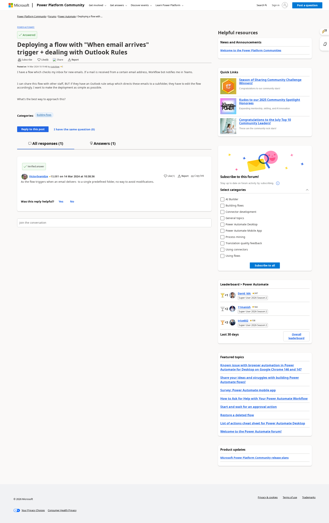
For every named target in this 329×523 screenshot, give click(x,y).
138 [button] (253, 320)
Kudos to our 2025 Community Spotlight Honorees (269, 101)
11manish (244, 307)
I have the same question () (74, 129)
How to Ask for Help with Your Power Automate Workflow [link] (264, 398)
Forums (52, 16)
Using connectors (237, 249)
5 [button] (62, 66)
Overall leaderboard (296, 336)
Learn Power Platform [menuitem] (168, 5)
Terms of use (290, 497)
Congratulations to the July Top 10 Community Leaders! (265, 121)
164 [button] (256, 307)
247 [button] (256, 293)
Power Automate (67, 16)
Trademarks (308, 497)
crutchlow (54, 66)
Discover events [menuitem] (140, 5)
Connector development (241, 212)
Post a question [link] (307, 5)
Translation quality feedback (244, 243)
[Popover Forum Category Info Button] (277, 183)
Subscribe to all (265, 265)
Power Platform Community (60, 5)
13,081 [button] (55, 176)
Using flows (233, 256)
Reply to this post (33, 129)
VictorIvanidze (38, 176)
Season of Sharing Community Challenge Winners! (270, 81)
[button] (261, 5)
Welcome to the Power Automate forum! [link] (251, 431)
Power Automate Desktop (242, 224)
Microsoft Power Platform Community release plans (254, 457)
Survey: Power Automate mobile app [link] (248, 390)
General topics (235, 218)
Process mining (235, 237)
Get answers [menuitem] (117, 5)
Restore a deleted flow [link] (237, 415)
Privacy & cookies (268, 497)
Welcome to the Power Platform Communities (250, 50)
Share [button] (60, 59)
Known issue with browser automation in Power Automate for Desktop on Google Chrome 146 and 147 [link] (261, 367)
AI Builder (232, 199)
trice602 (243, 320)
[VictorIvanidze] (25, 177)
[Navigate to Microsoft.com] (19, 5)
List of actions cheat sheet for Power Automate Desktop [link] (262, 423)
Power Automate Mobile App (244, 230)
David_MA (244, 293)
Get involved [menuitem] (96, 5)
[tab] (45, 145)
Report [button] (75, 59)
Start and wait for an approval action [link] (248, 407)
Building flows (44, 114)
